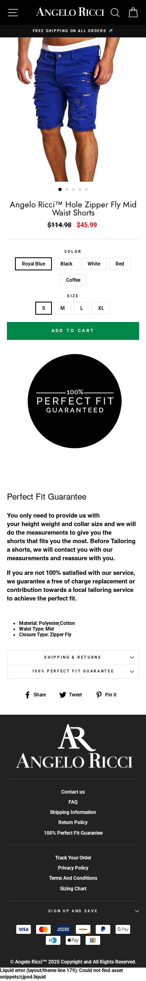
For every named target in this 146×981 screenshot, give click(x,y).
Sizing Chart (73, 889)
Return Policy (73, 822)
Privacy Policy (73, 868)
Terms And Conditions (73, 878)
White (94, 264)
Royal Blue (33, 264)
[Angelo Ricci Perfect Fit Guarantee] (73, 446)
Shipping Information (73, 812)
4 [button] (81, 190)
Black (66, 264)
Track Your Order (73, 858)
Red (120, 264)
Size (73, 296)
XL (101, 308)
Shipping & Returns (72, 657)
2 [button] (68, 190)
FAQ (73, 802)
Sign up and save (73, 911)
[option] (73, 31)
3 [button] (74, 190)
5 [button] (87, 190)
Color (73, 252)
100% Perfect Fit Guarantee (73, 671)
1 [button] (60, 190)
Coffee (73, 280)
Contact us (73, 792)
